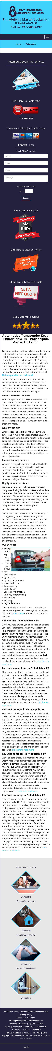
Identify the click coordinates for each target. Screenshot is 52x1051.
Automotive (41, 1027)
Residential (17, 1027)
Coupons (26, 1030)
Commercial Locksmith (26, 968)
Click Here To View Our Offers (26, 249)
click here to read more (23, 749)
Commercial (29, 1027)
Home (18, 44)
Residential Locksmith (26, 901)
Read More (26, 896)
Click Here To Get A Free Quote (26, 281)
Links (45, 1033)
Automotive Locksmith (26, 867)
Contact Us (36, 1030)
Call (27, 1047)
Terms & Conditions (13, 1033)
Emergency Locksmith (26, 934)
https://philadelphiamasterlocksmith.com (26, 1021)
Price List (27, 1033)
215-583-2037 (32, 27)
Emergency (15, 1030)
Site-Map (37, 1033)
